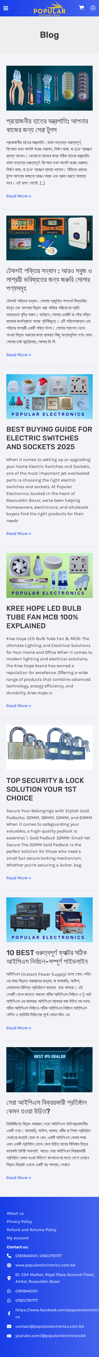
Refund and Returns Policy (31, 1229)
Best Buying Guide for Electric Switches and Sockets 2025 (49, 438)
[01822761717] (22, 1300)
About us (15, 1213)
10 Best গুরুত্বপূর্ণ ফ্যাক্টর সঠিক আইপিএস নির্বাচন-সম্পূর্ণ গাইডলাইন (47, 957)
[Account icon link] (93, 8)
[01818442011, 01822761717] (34, 1255)
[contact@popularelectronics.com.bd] (45, 1326)
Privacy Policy (19, 1221)
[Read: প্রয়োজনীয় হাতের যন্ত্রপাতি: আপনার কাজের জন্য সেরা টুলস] (49, 87)
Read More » (18, 196)
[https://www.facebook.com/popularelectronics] (53, 1313)
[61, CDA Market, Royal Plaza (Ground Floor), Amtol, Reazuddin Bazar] (53, 1278)
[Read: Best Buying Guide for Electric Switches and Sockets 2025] (49, 396)
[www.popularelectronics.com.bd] (41, 1265)
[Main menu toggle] (5, 8)
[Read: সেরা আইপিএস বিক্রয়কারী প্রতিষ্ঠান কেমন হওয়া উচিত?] (49, 1069)
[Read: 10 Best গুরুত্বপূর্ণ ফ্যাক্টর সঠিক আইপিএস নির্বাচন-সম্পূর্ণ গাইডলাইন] (49, 919)
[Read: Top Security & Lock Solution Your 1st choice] (49, 747)
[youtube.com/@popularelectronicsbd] (46, 1335)
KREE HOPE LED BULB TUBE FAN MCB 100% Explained (43, 617)
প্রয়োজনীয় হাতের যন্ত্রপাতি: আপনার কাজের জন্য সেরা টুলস (47, 125)
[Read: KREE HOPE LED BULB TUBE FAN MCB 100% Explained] (49, 575)
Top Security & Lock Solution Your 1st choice (45, 789)
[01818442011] (22, 1291)
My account (18, 1237)
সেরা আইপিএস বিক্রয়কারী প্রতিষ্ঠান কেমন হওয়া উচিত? (46, 1107)
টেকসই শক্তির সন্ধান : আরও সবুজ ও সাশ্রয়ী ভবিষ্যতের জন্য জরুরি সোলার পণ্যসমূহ (49, 280)
